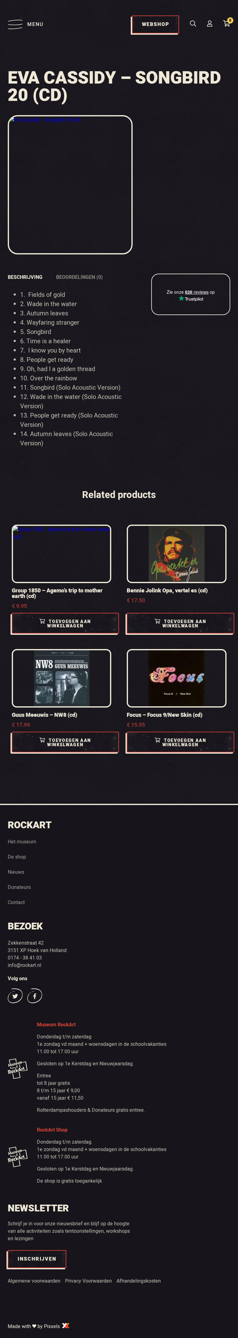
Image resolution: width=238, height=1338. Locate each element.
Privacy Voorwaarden (88, 1281)
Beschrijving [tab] (25, 277)
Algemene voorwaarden (34, 1281)
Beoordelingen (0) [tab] (79, 277)
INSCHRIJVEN (37, 1259)
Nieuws (16, 872)
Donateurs (19, 887)
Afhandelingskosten (139, 1281)
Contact (16, 902)
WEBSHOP (155, 24)
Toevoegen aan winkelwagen (69, 623)
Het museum (22, 842)
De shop (17, 857)
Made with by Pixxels (34, 1326)
